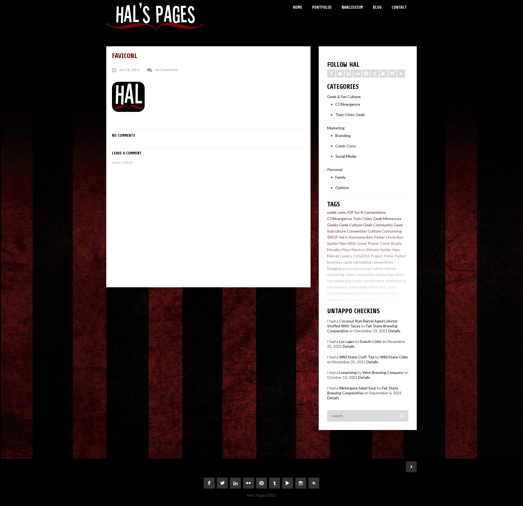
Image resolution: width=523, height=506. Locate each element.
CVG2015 (361, 256)
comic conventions (368, 280)
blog (402, 299)
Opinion (342, 187)
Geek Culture (350, 224)
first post (388, 287)
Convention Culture (364, 231)
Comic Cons (345, 146)
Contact (399, 7)
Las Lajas (346, 341)
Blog (377, 7)
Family (340, 177)
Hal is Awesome (352, 237)
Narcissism (352, 7)
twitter (377, 268)
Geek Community (378, 224)
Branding (343, 135)
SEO (344, 299)
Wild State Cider (394, 357)
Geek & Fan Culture (344, 96)
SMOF (332, 237)
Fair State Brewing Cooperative (362, 390)
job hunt (367, 293)
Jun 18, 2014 (129, 70)
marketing (357, 287)
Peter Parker (395, 256)
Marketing (336, 128)
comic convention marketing (369, 274)
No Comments (166, 70)
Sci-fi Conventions (370, 212)
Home (297, 7)
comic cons (336, 212)
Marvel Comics (339, 256)
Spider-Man (337, 243)
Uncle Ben (394, 237)
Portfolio (322, 7)
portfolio (382, 293)
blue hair (355, 299)
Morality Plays (339, 249)
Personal (334, 169)
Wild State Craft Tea (356, 357)
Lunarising (348, 372)
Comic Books (391, 243)
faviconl (124, 56)
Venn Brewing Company (382, 372)
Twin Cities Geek (350, 114)
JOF (350, 212)
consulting (362, 262)
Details (394, 330)
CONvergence (347, 104)
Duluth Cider (371, 341)
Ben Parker (375, 237)
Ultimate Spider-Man (382, 249)
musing (364, 268)
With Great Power (363, 243)
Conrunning (392, 231)
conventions (382, 262)
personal (350, 268)
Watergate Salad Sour (357, 388)
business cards (339, 262)
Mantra (358, 249)
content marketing (343, 293)
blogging (334, 268)
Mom (368, 299)
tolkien (373, 287)
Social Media (345, 156)
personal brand (385, 299)
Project (377, 256)
